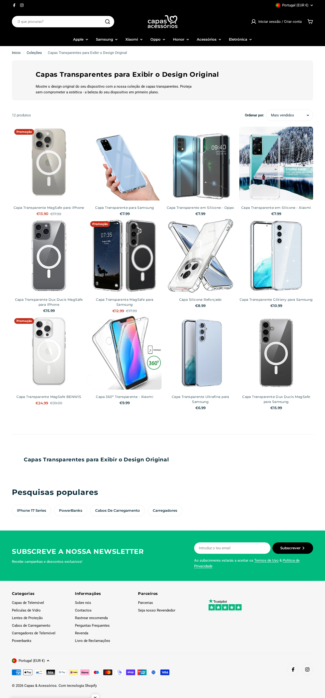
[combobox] (63, 21)
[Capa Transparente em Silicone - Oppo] (200, 164)
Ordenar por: (254, 115)
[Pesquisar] (107, 21)
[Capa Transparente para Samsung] (125, 164)
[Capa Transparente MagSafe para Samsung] (125, 256)
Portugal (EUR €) (295, 5)
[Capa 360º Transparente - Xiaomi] (125, 353)
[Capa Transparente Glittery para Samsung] (276, 256)
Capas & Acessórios (40, 686)
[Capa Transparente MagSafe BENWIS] (49, 353)
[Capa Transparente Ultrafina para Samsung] (200, 353)
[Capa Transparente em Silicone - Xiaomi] (276, 164)
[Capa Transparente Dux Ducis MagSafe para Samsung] (276, 353)
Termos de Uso (266, 560)
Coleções (34, 53)
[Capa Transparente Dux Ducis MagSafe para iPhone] (49, 256)
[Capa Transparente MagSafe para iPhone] (49, 164)
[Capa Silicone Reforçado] (200, 256)
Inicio (16, 53)
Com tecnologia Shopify (78, 686)
